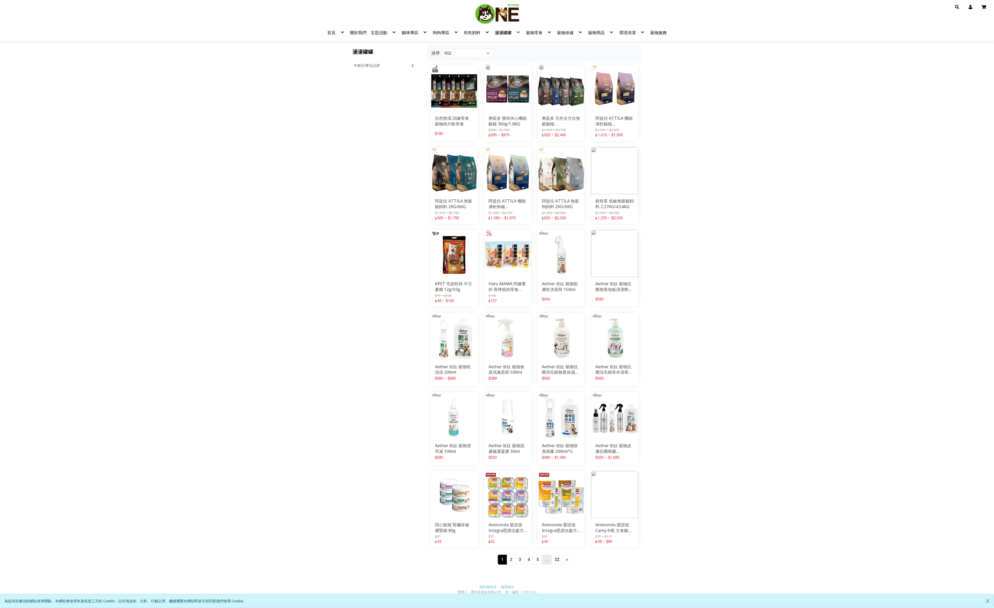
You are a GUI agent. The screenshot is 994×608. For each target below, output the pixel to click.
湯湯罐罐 (363, 51)
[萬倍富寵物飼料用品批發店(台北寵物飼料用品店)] (497, 13)
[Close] (988, 601)
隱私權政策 (488, 587)
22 (557, 559)
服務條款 (507, 587)
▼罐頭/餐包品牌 (366, 65)
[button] (957, 7)
